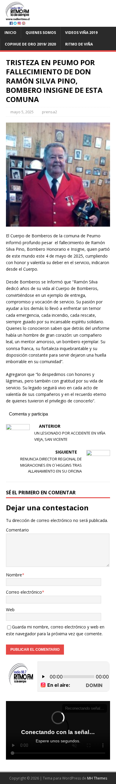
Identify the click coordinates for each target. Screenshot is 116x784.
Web (10, 609)
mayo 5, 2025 (22, 112)
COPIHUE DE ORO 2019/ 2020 (30, 44)
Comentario (17, 530)
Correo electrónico (24, 592)
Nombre (14, 575)
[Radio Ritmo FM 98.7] (58, 23)
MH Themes (97, 778)
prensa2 (49, 112)
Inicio (10, 32)
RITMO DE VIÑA (79, 44)
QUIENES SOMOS (41, 32)
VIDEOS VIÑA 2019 (81, 32)
